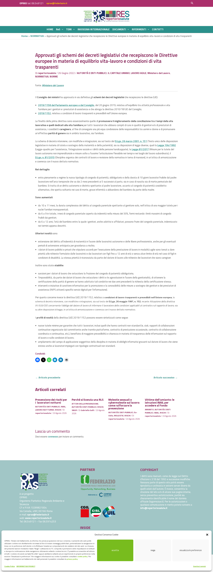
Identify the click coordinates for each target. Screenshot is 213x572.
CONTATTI (157, 29)
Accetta (115, 550)
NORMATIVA (42, 76)
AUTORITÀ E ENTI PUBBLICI (92, 73)
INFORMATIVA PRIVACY (25, 566)
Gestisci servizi (199, 566)
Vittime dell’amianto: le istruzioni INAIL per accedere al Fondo (159, 402)
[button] (207, 534)
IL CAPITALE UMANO (119, 73)
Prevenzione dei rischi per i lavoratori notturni (51, 401)
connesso (53, 436)
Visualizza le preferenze (191, 550)
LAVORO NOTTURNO (44, 409)
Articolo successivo (166, 377)
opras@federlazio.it (56, 3)
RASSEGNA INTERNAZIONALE (94, 29)
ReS (58, 29)
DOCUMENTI (119, 29)
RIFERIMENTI (139, 29)
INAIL (63, 406)
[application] (61, 29)
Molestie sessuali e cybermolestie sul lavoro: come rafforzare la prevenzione (124, 404)
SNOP (74, 410)
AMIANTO (149, 409)
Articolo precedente (48, 377)
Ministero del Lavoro (159, 73)
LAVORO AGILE (138, 73)
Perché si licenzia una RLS (87, 399)
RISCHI (58, 409)
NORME (54, 76)
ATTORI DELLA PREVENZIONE (85, 403)
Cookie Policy (9, 566)
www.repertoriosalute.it (38, 518)
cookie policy (82, 556)
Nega (153, 550)
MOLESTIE (119, 415)
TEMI (69, 29)
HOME (50, 29)
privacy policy (72, 559)
